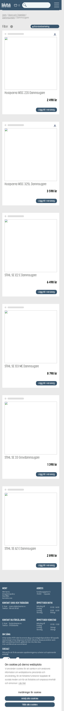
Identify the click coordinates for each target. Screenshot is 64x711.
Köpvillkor (5, 596)
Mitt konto (6, 592)
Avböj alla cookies (29, 698)
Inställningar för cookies (29, 692)
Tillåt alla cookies (30, 704)
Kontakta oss (7, 598)
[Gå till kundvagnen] (15, 5)
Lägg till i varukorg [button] (46, 109)
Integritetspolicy (8, 594)
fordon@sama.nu (15, 623)
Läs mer (22, 683)
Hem (4, 15)
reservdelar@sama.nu (17, 606)
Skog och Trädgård (16, 15)
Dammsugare (8, 17)
